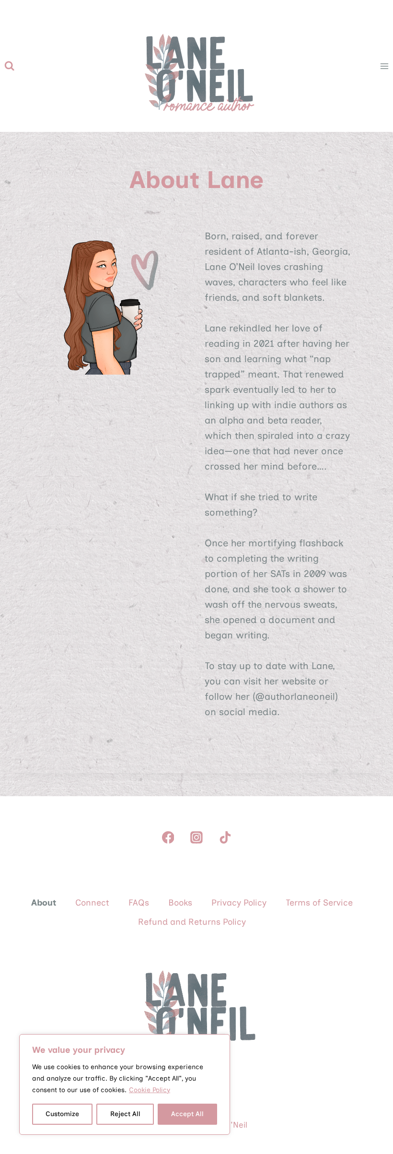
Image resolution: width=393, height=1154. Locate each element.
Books (180, 902)
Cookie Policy (149, 1090)
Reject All (125, 1114)
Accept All (187, 1114)
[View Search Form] (9, 66)
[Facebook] (168, 837)
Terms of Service (319, 902)
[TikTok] (225, 837)
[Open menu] (384, 66)
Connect (92, 902)
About (43, 902)
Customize (62, 1114)
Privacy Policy (238, 902)
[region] (124, 1084)
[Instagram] (196, 837)
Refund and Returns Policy (192, 922)
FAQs (138, 902)
